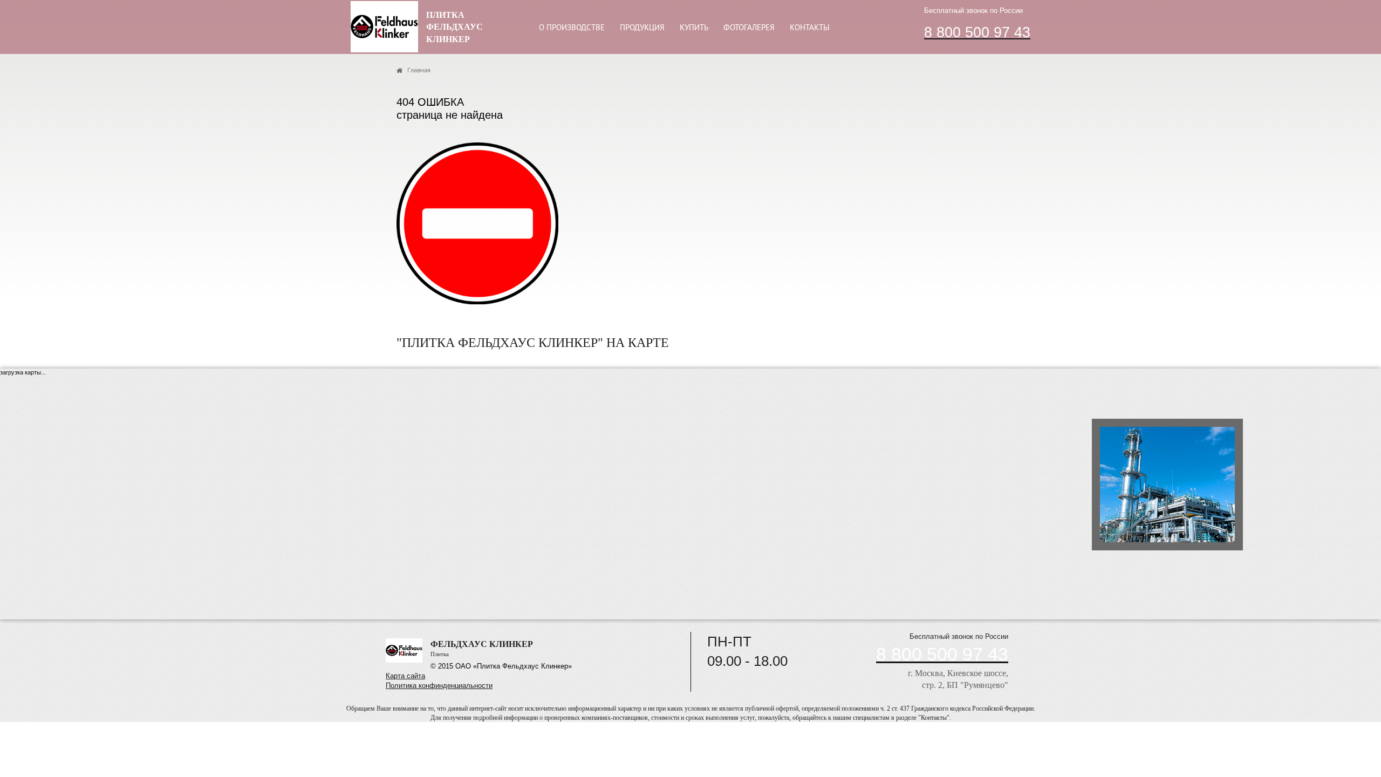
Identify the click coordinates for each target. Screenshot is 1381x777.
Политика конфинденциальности (439, 685)
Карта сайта (405, 676)
